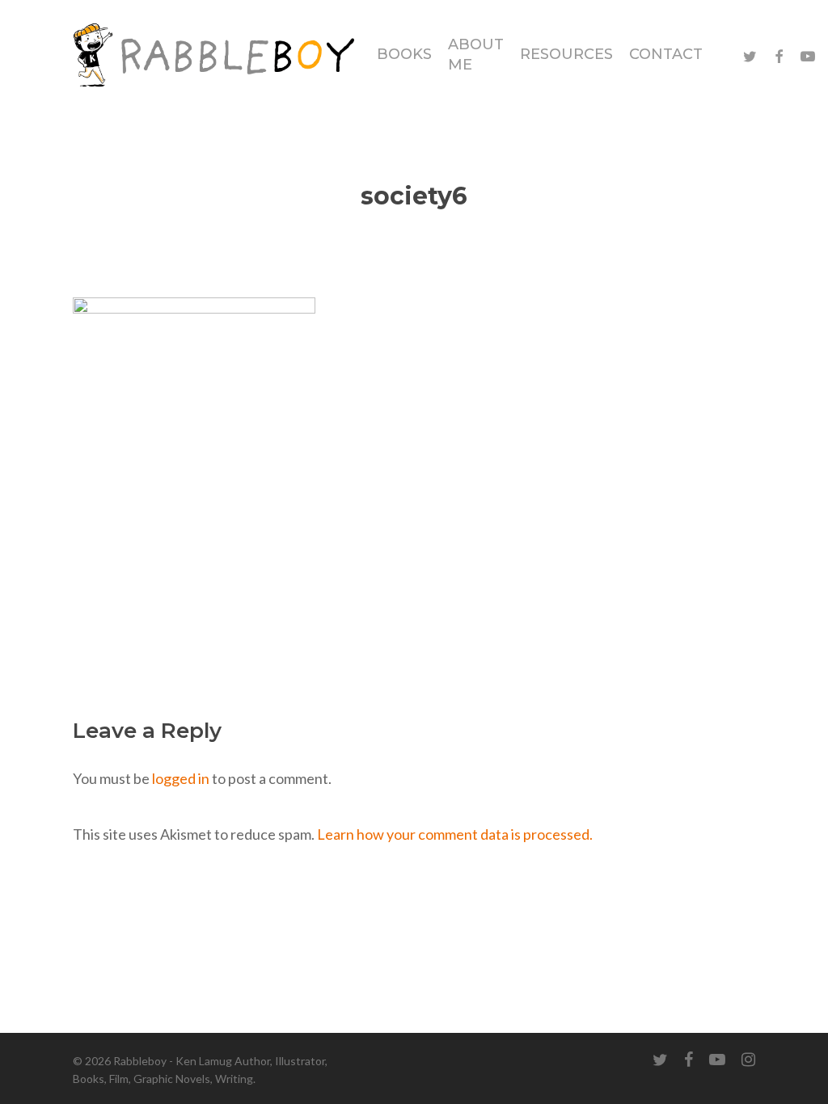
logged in (180, 778)
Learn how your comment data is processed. (455, 834)
